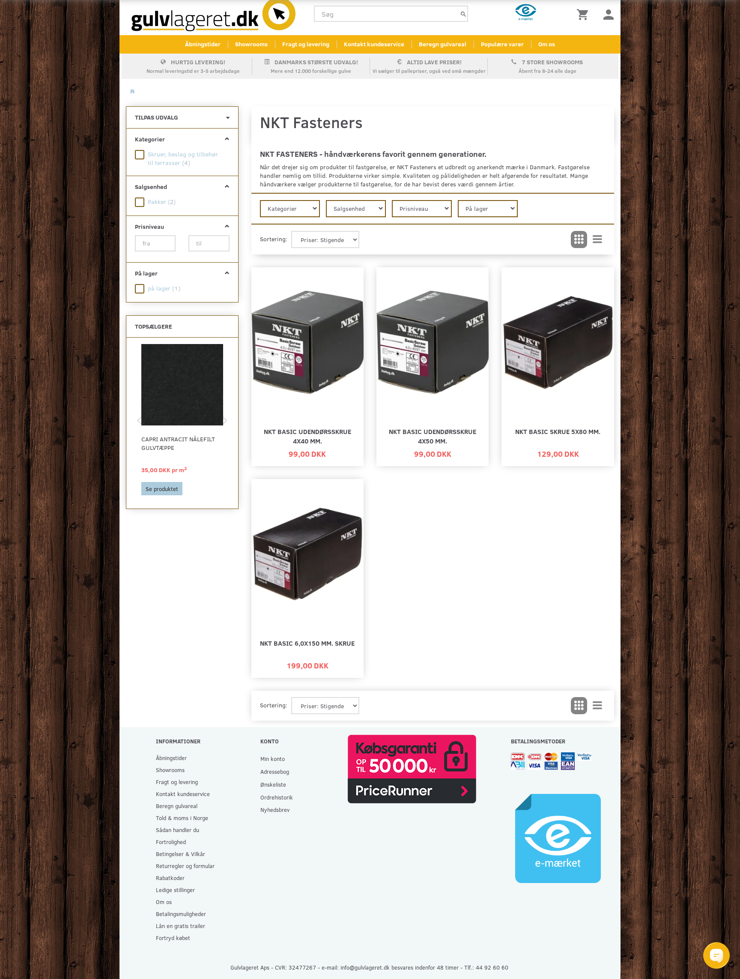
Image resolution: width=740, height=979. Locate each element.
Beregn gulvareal (442, 44)
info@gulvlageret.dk (365, 967)
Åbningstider (203, 44)
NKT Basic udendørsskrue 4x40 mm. (307, 436)
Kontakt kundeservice (374, 44)
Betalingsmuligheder (181, 913)
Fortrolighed (171, 841)
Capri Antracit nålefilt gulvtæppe (178, 443)
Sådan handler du (177, 829)
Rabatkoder (170, 877)
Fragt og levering (305, 44)
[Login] (608, 13)
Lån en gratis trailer (180, 925)
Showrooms (251, 44)
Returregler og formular (185, 865)
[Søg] (463, 14)
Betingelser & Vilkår (180, 853)
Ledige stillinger (175, 889)
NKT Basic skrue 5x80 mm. (557, 431)
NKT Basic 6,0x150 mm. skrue (307, 642)
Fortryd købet (173, 937)
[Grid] (579, 239)
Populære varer (502, 44)
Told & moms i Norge (182, 817)
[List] (597, 239)
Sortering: (273, 239)
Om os (546, 44)
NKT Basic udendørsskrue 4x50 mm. (432, 436)
